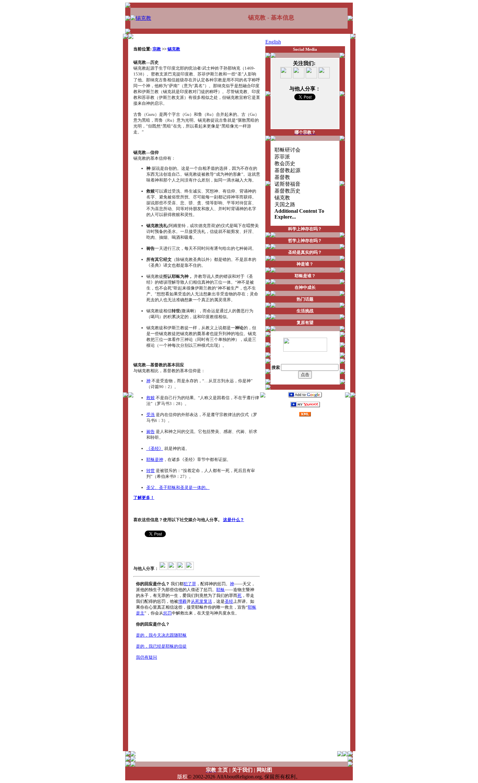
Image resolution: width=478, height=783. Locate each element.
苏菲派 (282, 156)
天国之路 (284, 204)
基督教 (282, 177)
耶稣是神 (154, 459)
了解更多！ (143, 497)
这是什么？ (233, 519)
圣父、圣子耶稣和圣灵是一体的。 (178, 487)
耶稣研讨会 (287, 150)
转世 (150, 470)
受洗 (150, 414)
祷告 (150, 431)
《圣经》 (154, 448)
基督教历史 (287, 191)
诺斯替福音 (287, 184)
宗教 (157, 49)
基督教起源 (287, 170)
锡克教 (173, 49)
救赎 (150, 397)
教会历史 (284, 163)
